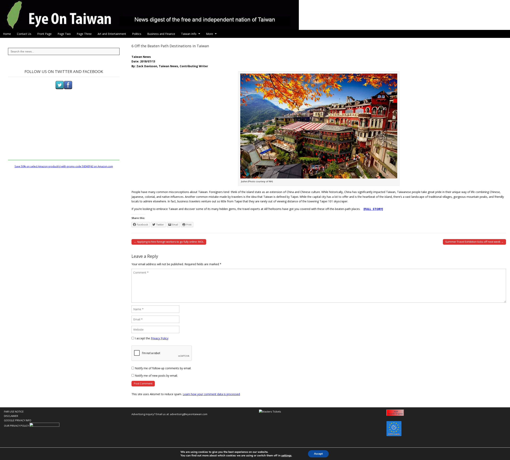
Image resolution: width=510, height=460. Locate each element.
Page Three (84, 34)
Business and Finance (161, 34)
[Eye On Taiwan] (255, 15)
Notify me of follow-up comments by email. (163, 368)
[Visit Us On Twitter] (59, 88)
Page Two (64, 34)
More (209, 34)
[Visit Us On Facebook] (68, 88)
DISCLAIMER (11, 416)
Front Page (44, 34)
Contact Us (24, 34)
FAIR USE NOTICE (14, 411)
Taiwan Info (188, 34)
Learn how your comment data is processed (211, 394)
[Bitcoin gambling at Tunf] (44, 425)
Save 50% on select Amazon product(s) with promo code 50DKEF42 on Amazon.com (64, 166)
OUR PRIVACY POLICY (16, 425)
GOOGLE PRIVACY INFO (17, 420)
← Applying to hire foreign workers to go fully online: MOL (169, 241)
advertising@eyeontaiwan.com (188, 414)
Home (7, 34)
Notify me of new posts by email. (156, 375)
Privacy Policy (159, 338)
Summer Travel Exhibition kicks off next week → (474, 241)
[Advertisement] (64, 132)
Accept (318, 454)
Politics (136, 34)
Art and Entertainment (112, 34)
